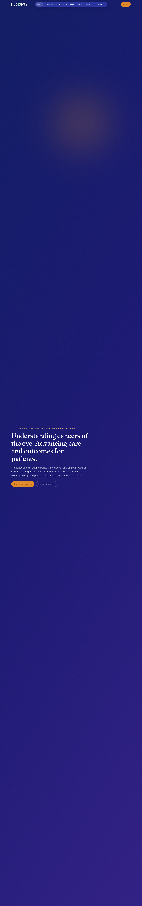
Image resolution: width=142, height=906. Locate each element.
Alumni (79, 4)
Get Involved (98, 4)
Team (72, 4)
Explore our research (23, 484)
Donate (126, 4)
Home (39, 4)
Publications (60, 4)
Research (48, 4)
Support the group (46, 484)
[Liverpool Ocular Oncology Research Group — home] (19, 4)
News (88, 4)
